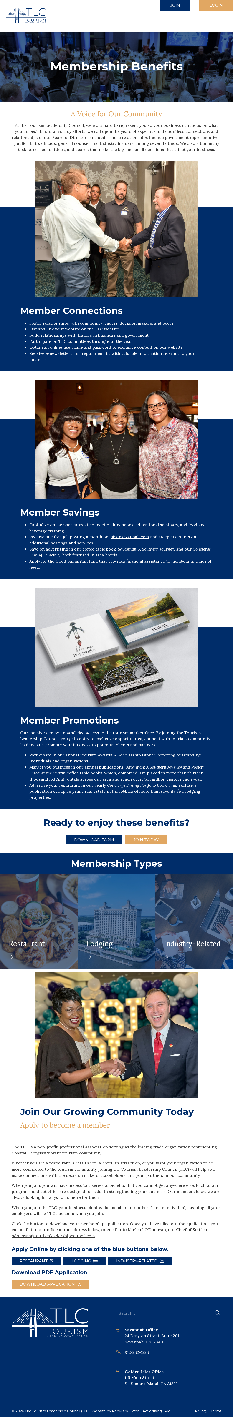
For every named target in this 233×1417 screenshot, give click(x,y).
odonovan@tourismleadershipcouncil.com (53, 1235)
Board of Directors (70, 137)
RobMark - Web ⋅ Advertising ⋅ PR (141, 1411)
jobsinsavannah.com (129, 536)
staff (102, 137)
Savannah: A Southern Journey (154, 767)
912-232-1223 (137, 1352)
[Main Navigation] (223, 21)
